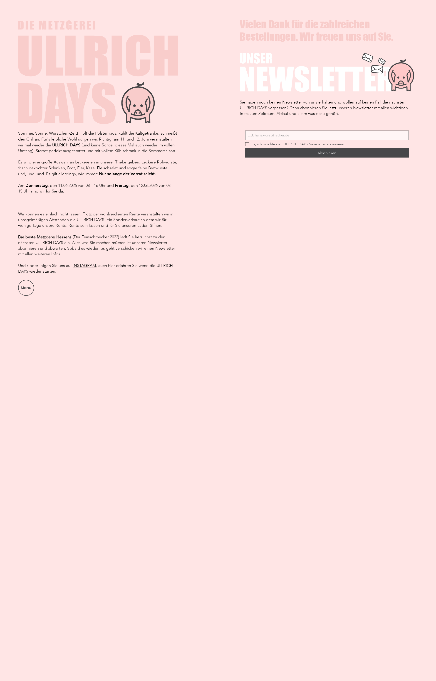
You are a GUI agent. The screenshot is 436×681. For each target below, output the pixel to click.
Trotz (87, 214)
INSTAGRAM (84, 265)
